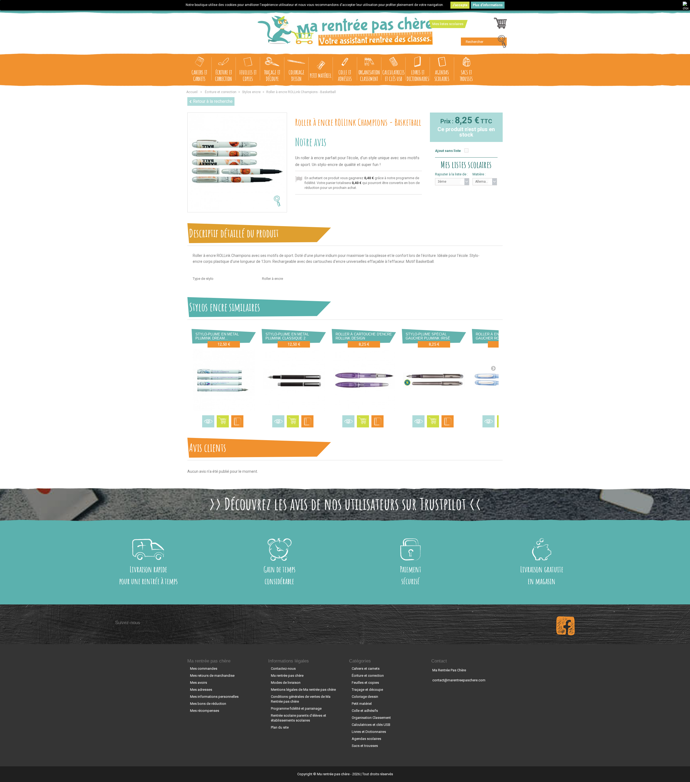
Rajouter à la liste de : (451, 174)
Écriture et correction (223, 75)
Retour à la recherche (213, 101)
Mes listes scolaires (447, 24)
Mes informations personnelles (214, 697)
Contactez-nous (283, 669)
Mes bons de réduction (208, 704)
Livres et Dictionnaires (417, 75)
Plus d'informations (488, 5)
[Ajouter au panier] (223, 421)
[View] (208, 421)
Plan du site (280, 727)
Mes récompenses (204, 711)
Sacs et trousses (466, 75)
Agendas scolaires (441, 75)
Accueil (192, 92)
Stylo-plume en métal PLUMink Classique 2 (287, 336)
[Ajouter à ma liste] (237, 421)
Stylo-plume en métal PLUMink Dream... (217, 336)
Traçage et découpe (272, 75)
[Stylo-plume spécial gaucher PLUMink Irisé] (434, 380)
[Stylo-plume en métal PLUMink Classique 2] (293, 380)
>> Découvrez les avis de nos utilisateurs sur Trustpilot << (345, 504)
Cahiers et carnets (199, 75)
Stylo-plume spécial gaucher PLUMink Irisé (428, 336)
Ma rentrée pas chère (208, 661)
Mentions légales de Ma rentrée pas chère (303, 690)
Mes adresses (201, 690)
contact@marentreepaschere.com (458, 680)
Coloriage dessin (296, 75)
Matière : (479, 174)
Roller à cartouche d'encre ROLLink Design (364, 336)
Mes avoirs (198, 683)
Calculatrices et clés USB (393, 75)
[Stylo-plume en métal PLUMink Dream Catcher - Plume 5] (223, 380)
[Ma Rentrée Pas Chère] (345, 31)
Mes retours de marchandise (212, 676)
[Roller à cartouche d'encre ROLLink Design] (364, 380)
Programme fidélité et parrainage (296, 708)
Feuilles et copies (248, 75)
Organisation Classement (369, 75)
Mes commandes (203, 669)
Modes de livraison (286, 683)
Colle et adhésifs (345, 75)
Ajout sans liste (448, 151)
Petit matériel (321, 75)
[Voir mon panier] (500, 24)
